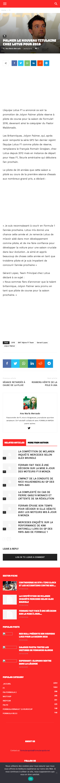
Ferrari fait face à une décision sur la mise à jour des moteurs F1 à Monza (36, 468)
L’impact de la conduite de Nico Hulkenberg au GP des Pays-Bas (36, 481)
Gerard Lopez (42, 343)
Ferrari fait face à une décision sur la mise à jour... (37, 612)
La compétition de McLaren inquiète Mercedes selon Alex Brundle (36, 454)
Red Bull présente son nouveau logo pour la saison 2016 (37, 635)
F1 (10, 10)
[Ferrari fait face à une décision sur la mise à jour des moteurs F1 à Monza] (10, 468)
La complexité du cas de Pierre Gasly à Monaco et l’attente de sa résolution (36, 495)
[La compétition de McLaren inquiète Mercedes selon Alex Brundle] (10, 455)
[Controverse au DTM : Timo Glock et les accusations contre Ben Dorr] (10, 586)
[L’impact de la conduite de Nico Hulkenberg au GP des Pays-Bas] (10, 482)
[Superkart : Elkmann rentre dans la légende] (10, 664)
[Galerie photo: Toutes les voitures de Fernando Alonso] (10, 651)
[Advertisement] (30, 87)
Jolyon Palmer (9, 346)
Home (3, 10)
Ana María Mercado (13, 49)
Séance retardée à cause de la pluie (14, 383)
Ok (30, 779)
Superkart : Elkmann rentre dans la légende (35, 662)
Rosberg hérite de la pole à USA (44, 383)
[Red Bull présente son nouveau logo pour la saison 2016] (8, 637)
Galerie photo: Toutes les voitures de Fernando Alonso (36, 649)
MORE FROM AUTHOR (38, 442)
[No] (56, 772)
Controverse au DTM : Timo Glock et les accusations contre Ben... (37, 584)
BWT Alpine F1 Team (26, 343)
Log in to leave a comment (30, 557)
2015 (13, 343)
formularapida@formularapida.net (35, 750)
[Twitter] (30, 428)
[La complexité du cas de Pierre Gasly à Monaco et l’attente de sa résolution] (10, 495)
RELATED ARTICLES (14, 442)
